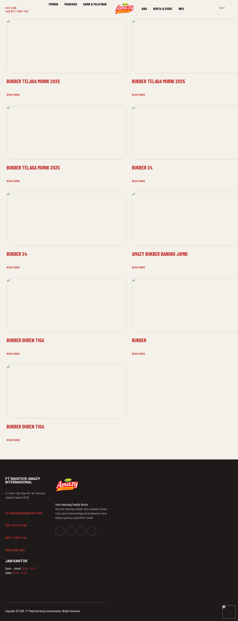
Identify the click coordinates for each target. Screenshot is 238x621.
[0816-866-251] (7, 545)
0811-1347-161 (16, 538)
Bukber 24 (17, 254)
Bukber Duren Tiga (25, 340)
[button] (231, 7)
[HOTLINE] (7, 3)
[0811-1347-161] (7, 533)
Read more (13, 94)
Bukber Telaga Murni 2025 (33, 81)
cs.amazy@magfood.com (24, 513)
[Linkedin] (81, 531)
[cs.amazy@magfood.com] (7, 508)
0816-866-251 (15, 550)
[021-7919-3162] (7, 520)
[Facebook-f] (59, 531)
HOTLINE (11, 8)
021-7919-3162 (16, 525)
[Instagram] (70, 531)
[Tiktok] (91, 531)
